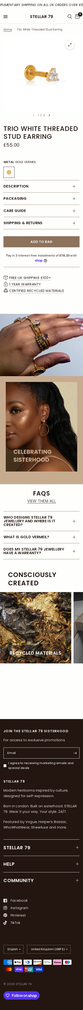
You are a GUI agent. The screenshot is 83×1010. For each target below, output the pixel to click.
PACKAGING (15, 198)
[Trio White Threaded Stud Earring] (9, 172)
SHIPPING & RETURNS (23, 223)
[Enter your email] (75, 753)
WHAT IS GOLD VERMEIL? (26, 537)
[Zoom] (69, 44)
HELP (9, 864)
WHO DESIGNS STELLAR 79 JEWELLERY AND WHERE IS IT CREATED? (29, 521)
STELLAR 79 (41, 17)
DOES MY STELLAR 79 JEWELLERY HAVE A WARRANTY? (33, 551)
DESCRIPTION (16, 186)
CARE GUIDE (14, 210)
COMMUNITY (18, 880)
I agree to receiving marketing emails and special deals (41, 765)
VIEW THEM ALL (41, 501)
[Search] (70, 17)
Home (7, 29)
